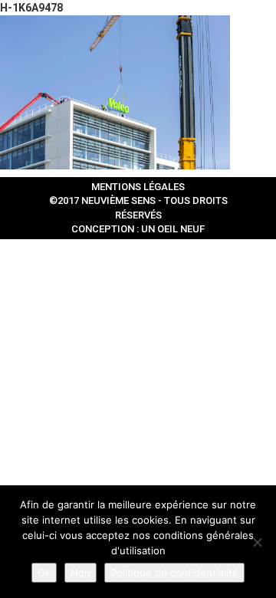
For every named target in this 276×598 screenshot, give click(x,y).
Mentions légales (138, 186)
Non (80, 573)
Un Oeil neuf (173, 229)
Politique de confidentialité (174, 573)
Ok (44, 573)
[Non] (256, 542)
